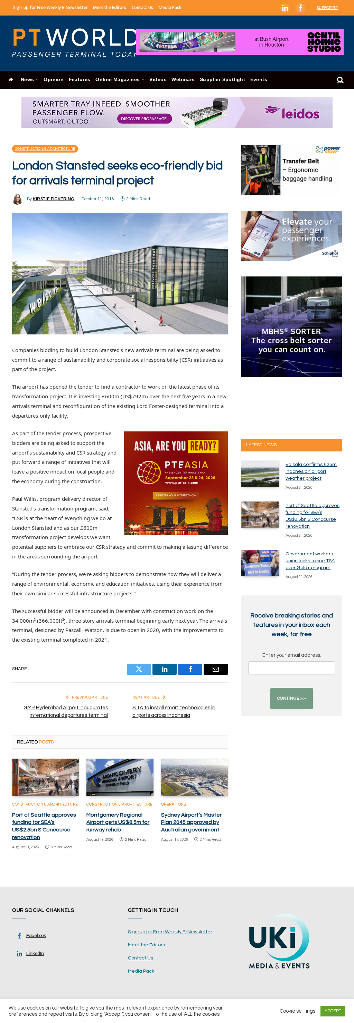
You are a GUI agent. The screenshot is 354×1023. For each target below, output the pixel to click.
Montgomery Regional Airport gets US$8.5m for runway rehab (117, 822)
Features (80, 79)
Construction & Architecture (45, 148)
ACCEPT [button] (333, 1011)
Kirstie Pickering (53, 199)
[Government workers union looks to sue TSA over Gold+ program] (260, 563)
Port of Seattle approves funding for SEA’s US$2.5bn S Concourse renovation (44, 826)
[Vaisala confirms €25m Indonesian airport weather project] (260, 473)
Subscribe (327, 8)
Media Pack (170, 7)
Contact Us (142, 7)
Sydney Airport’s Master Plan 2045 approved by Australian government (191, 822)
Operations (173, 804)
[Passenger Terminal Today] (79, 43)
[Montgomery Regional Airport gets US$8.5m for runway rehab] (119, 777)
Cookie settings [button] (297, 1011)
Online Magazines (117, 79)
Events (258, 79)
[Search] (340, 80)
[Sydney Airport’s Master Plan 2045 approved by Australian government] (194, 777)
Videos (157, 79)
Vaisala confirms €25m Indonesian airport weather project (311, 471)
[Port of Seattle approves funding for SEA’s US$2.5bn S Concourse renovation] (45, 777)
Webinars (183, 79)
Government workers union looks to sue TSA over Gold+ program (310, 561)
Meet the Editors (109, 7)
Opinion (54, 79)
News (27, 79)
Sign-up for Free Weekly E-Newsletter (50, 7)
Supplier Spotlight (222, 79)
